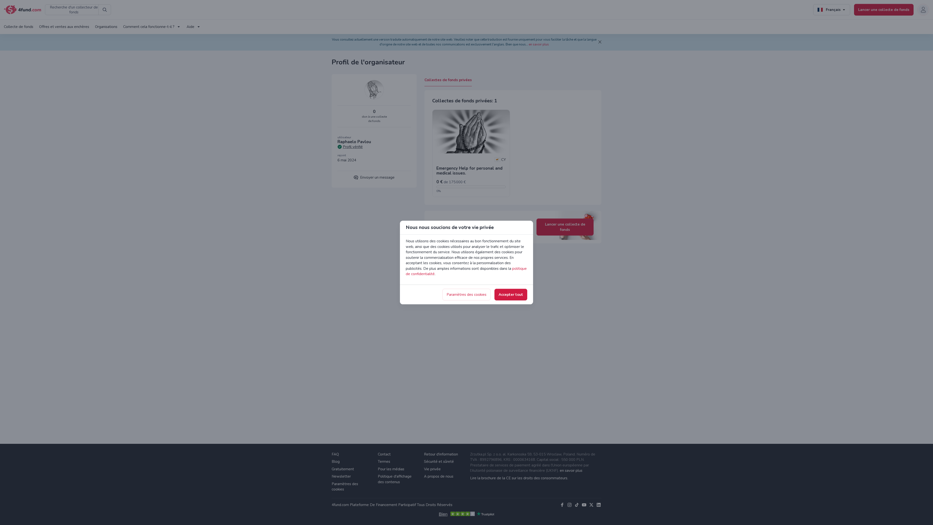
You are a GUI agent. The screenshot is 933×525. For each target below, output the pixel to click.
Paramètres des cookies (466, 294)
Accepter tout (511, 294)
